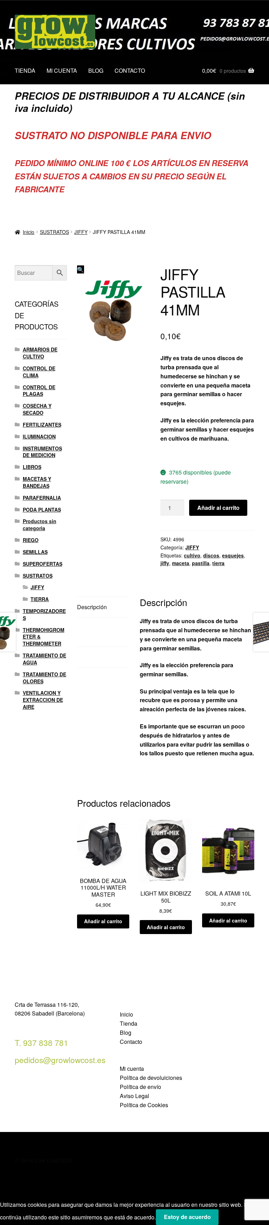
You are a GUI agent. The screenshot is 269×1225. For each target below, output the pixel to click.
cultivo (192, 555)
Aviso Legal (134, 1096)
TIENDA (25, 70)
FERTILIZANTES (42, 424)
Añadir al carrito (218, 508)
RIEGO (31, 539)
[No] (226, 1219)
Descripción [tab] (92, 607)
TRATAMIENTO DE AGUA (44, 659)
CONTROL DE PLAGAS (39, 391)
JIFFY (81, 231)
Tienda (128, 1023)
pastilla (200, 563)
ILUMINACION (39, 436)
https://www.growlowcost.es (197, 455)
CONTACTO (130, 70)
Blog (125, 1032)
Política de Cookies (144, 1105)
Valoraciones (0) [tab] (97, 657)
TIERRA (39, 599)
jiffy (164, 563)
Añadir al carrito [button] (103, 921)
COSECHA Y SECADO (37, 409)
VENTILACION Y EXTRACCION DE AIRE (43, 699)
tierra (218, 563)
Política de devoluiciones (151, 1078)
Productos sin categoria (39, 525)
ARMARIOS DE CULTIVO (40, 353)
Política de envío (140, 1087)
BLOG (95, 70)
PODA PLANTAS (42, 509)
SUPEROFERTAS (42, 563)
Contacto (131, 1042)
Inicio (28, 231)
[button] (80, 269)
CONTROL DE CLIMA (39, 372)
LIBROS (32, 466)
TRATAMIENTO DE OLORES (44, 678)
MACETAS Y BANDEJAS (37, 482)
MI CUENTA (62, 70)
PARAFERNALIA (42, 497)
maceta (180, 563)
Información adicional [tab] (91, 632)
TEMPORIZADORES (44, 614)
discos (211, 555)
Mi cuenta (132, 1068)
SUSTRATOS (54, 231)
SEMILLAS (35, 551)
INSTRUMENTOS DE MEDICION (42, 452)
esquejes (233, 555)
